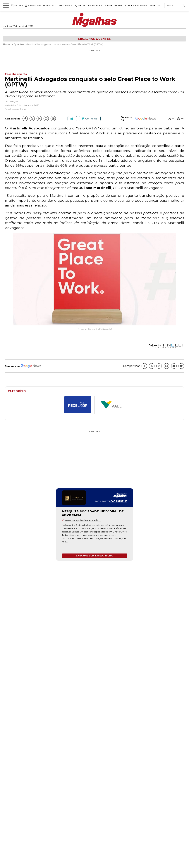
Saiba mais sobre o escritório (94, 555)
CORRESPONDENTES (136, 5)
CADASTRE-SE (118, 501)
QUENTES (80, 5)
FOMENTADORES (113, 5)
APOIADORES (95, 5)
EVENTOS (155, 5)
